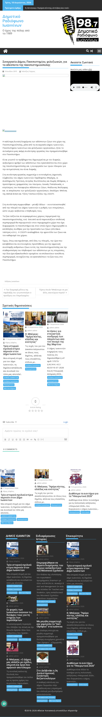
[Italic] (9, 439)
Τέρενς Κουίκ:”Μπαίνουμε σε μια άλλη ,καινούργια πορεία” (53, 291)
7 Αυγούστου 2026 (56, 324)
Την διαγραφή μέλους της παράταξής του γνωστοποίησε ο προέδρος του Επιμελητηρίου (17, 292)
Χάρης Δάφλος (11, 342)
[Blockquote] (27, 439)
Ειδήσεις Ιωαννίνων (12, 281)
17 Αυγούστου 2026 (13, 339)
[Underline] (13, 439)
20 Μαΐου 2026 (44, 664)
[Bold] (5, 439)
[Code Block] (31, 439)
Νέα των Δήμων (9, 388)
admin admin (32, 330)
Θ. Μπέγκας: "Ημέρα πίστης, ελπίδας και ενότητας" (50, 8)
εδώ (90, 69)
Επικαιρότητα (9, 385)
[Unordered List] (24, 439)
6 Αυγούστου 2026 (15, 653)
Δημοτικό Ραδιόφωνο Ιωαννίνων (13, 21)
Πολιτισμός (85, 512)
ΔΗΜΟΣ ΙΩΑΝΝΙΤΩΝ (11, 377)
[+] (42, 439)
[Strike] (16, 439)
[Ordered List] (20, 439)
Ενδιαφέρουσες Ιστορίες (46, 601)
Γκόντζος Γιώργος (28, 71)
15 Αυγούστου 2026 (35, 327)
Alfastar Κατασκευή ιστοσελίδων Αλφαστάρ (57, 710)
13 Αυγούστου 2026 (78, 487)
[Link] (35, 439)
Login (65, 422)
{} (38, 439)
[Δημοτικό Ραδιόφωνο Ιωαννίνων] (5, 50)
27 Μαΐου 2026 (44, 615)
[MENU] (99, 51)
